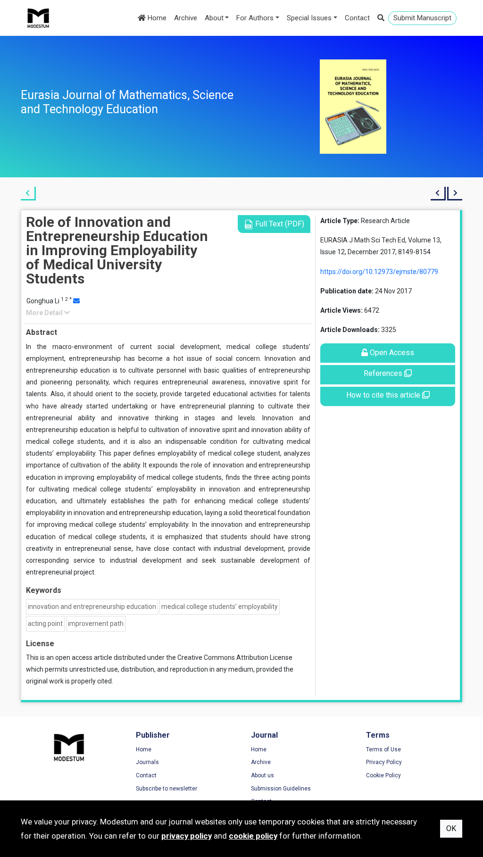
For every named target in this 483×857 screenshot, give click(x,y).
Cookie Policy (383, 775)
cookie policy (253, 835)
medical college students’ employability (219, 606)
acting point (45, 623)
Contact (357, 18)
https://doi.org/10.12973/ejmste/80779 (379, 271)
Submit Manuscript (422, 18)
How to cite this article (384, 395)
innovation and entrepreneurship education (92, 606)
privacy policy (186, 835)
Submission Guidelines (281, 788)
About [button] (214, 18)
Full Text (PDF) (278, 223)
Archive (185, 18)
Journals (147, 762)
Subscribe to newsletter (166, 788)
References (384, 373)
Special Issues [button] (309, 18)
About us (262, 775)
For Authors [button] (255, 18)
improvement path (96, 623)
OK (451, 828)
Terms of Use (383, 749)
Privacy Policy (384, 762)
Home (156, 18)
